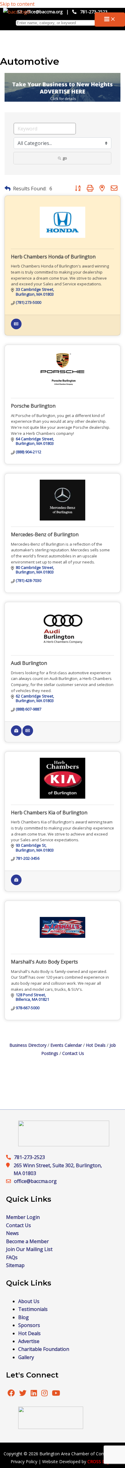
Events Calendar (66, 1045)
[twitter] (23, 1394)
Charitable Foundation (43, 1349)
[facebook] (11, 1394)
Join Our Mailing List (29, 1249)
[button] (8, 188)
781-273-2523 (93, 12)
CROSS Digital (101, 1461)
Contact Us (73, 1053)
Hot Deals (96, 1045)
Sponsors (29, 1325)
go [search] (64, 158)
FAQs (12, 1257)
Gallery (26, 1357)
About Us (28, 1301)
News (12, 1233)
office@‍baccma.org (35, 1181)
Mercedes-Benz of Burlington (45, 534)
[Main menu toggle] (110, 19)
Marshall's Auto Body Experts (44, 961)
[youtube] (56, 1394)
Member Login (23, 1217)
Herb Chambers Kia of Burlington (49, 812)
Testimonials (33, 1309)
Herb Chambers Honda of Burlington (53, 256)
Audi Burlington (29, 663)
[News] (16, 327)
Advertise (28, 1341)
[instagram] (45, 1394)
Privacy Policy (24, 1461)
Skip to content (17, 4)
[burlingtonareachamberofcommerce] (63, 1144)
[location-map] (10, 1181)
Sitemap (15, 1265)
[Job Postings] (16, 734)
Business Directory (27, 1045)
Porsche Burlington (33, 405)
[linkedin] (34, 1394)
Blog (23, 1317)
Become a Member (27, 1241)
